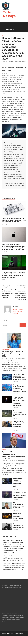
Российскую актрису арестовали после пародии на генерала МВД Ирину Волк (19, 494)
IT (2, 35)
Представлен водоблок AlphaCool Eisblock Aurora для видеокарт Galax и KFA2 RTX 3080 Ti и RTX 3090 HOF (14, 220)
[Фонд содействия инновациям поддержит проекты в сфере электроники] (7, 380)
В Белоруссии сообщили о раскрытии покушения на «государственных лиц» (19, 482)
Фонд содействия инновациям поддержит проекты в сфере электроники (19, 377)
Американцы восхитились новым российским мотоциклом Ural (19, 516)
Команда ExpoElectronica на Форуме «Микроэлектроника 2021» (13, 354)
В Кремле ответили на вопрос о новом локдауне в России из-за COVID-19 (19, 505)
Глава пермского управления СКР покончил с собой (18, 525)
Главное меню (9, 29)
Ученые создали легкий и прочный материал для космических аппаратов (18, 425)
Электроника (5, 349)
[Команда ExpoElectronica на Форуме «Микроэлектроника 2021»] (14, 348)
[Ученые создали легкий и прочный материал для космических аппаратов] (7, 427)
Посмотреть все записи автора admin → (18, 311)
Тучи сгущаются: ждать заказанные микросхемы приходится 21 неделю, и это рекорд (19, 388)
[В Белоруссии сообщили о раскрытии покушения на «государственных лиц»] (7, 484)
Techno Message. (9, 14)
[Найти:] (14, 325)
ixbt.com (10, 191)
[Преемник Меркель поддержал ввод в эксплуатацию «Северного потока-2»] (14, 448)
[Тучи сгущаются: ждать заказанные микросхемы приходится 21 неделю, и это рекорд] (7, 390)
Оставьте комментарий (20, 61)
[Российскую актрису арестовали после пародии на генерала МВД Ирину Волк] (7, 497)
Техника (4, 449)
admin (11, 61)
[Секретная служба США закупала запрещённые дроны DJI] (7, 416)
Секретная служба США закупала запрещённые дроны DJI (19, 413)
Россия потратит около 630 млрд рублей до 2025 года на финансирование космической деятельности (19, 401)
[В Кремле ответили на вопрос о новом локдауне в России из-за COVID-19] (7, 508)
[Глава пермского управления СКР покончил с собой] (7, 529)
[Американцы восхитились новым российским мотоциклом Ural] (7, 518)
